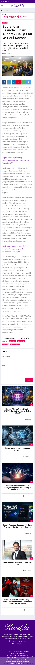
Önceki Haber (10, 338)
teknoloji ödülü (15, 344)
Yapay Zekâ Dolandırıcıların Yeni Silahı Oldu (17, 563)
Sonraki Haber (24, 338)
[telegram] (28, 82)
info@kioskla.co (21, 644)
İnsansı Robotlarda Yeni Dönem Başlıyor (17, 449)
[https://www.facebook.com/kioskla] (1, 1)
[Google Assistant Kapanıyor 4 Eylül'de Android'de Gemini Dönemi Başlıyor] (17, 512)
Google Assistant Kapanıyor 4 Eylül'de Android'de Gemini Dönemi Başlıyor (17, 526)
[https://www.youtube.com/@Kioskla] (8, 1)
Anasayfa (4, 14)
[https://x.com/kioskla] (3, 1)
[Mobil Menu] (2, 5)
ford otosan (12, 341)
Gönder (29, 380)
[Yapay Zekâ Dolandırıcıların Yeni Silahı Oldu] (17, 549)
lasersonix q (21, 341)
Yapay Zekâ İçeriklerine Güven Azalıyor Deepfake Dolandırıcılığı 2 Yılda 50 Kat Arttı (17, 488)
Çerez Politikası (17, 661)
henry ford (6, 344)
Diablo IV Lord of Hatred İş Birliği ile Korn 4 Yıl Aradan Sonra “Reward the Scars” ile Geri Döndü (17, 602)
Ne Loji (11, 14)
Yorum (4, 366)
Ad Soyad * (6, 356)
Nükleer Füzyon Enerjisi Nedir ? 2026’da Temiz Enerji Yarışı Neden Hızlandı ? (17, 411)
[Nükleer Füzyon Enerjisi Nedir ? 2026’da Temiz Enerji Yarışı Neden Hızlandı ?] (17, 396)
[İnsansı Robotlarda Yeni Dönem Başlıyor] (17, 435)
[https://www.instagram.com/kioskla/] (6, 1)
